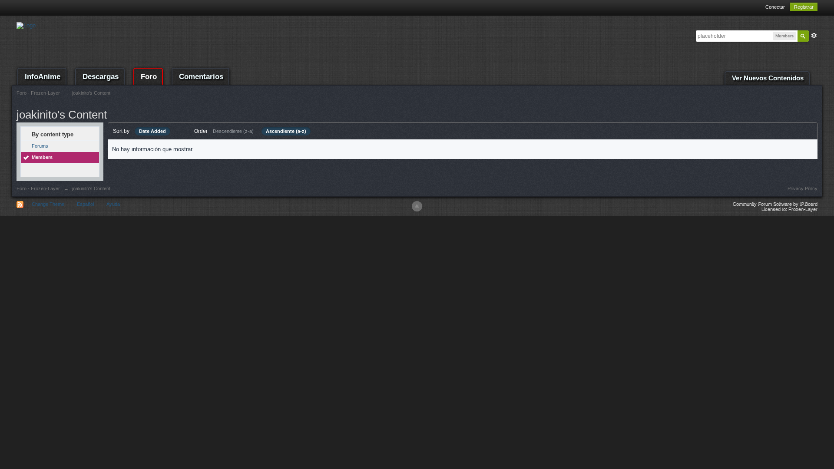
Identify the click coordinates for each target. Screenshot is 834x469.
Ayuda (113, 204)
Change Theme (48, 204)
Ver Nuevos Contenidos (768, 78)
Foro (149, 77)
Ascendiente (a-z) (286, 131)
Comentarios (201, 77)
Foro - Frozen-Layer (38, 188)
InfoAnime (42, 77)
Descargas (101, 77)
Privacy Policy (802, 188)
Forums (40, 146)
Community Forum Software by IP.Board (775, 203)
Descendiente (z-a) (233, 131)
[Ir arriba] (417, 206)
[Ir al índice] (26, 25)
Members (42, 157)
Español (85, 204)
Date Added (152, 131)
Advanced (814, 35)
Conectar (775, 7)
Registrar (804, 7)
